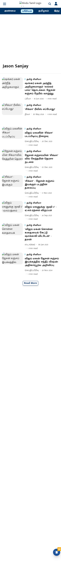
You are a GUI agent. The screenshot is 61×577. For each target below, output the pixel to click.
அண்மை (10, 11)
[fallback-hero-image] (13, 88)
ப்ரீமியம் (27, 11)
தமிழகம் (43, 11)
